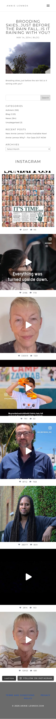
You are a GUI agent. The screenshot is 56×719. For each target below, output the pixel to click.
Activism (10, 110)
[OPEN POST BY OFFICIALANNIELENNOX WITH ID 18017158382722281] (28, 262)
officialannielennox (27, 174)
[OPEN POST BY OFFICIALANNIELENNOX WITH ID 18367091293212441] (28, 640)
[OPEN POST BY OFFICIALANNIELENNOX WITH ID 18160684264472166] (28, 388)
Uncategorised (13, 122)
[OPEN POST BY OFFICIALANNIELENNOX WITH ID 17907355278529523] (28, 325)
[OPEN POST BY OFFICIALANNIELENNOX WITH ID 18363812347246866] (28, 451)
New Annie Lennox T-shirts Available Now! (26, 133)
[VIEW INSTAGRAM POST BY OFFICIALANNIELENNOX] (53, 223)
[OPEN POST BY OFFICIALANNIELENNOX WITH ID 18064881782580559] (28, 577)
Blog (36, 37)
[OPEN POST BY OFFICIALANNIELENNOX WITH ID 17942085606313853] (28, 199)
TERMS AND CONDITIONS (20, 695)
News (8, 118)
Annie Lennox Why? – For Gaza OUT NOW (26, 137)
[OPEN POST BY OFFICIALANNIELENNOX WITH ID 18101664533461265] (28, 514)
